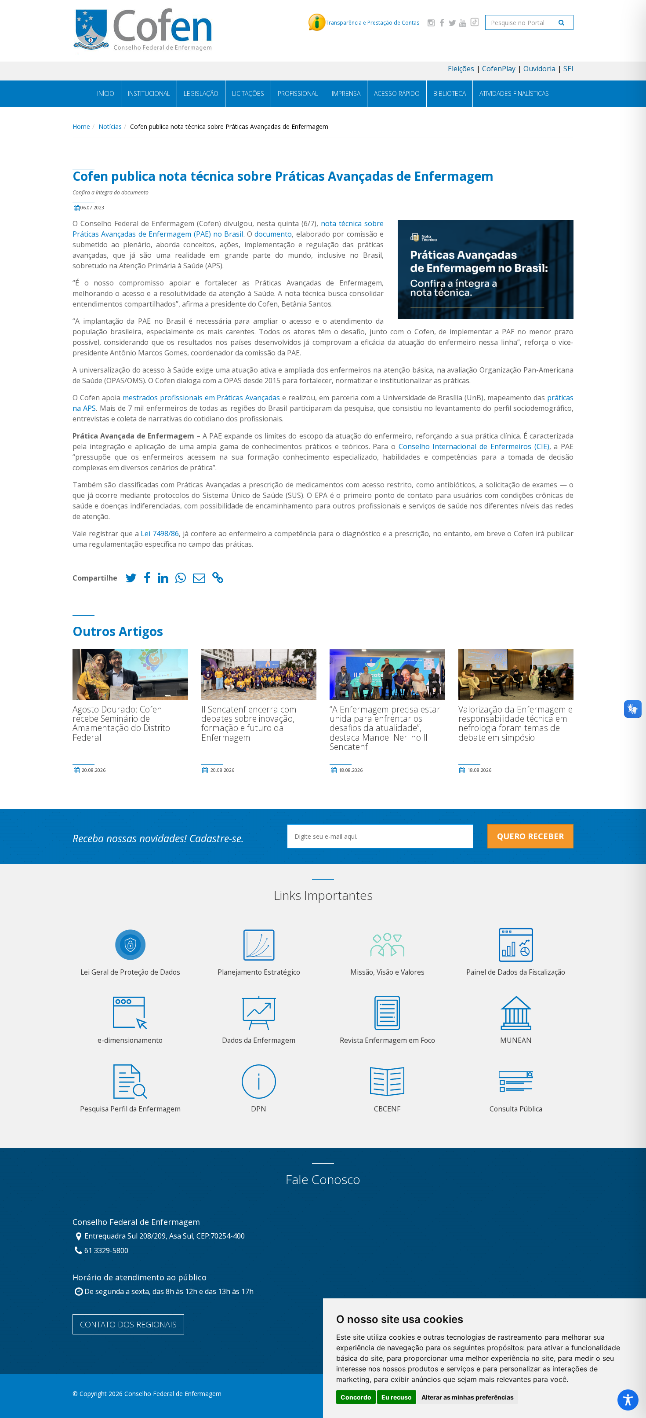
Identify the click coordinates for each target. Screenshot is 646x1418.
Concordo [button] (356, 1397)
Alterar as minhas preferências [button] (467, 1397)
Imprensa (346, 93)
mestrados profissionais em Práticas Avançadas (201, 397)
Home (81, 126)
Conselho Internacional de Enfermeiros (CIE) (472, 446)
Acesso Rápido (397, 93)
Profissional (298, 93)
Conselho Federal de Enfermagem (136, 1222)
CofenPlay (498, 68)
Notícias (110, 126)
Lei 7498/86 (160, 533)
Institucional (149, 93)
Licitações (248, 93)
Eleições (461, 68)
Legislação (201, 93)
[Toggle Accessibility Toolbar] (628, 1400)
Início (105, 93)
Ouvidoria (539, 68)
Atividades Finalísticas (514, 93)
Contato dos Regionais (128, 1324)
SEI (568, 68)
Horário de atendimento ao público (140, 1277)
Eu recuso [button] (396, 1397)
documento (273, 234)
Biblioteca (449, 93)
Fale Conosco (323, 1179)
